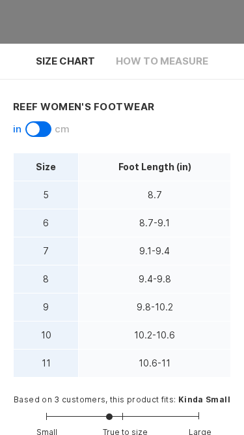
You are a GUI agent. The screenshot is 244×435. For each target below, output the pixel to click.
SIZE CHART (65, 61)
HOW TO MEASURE (162, 61)
